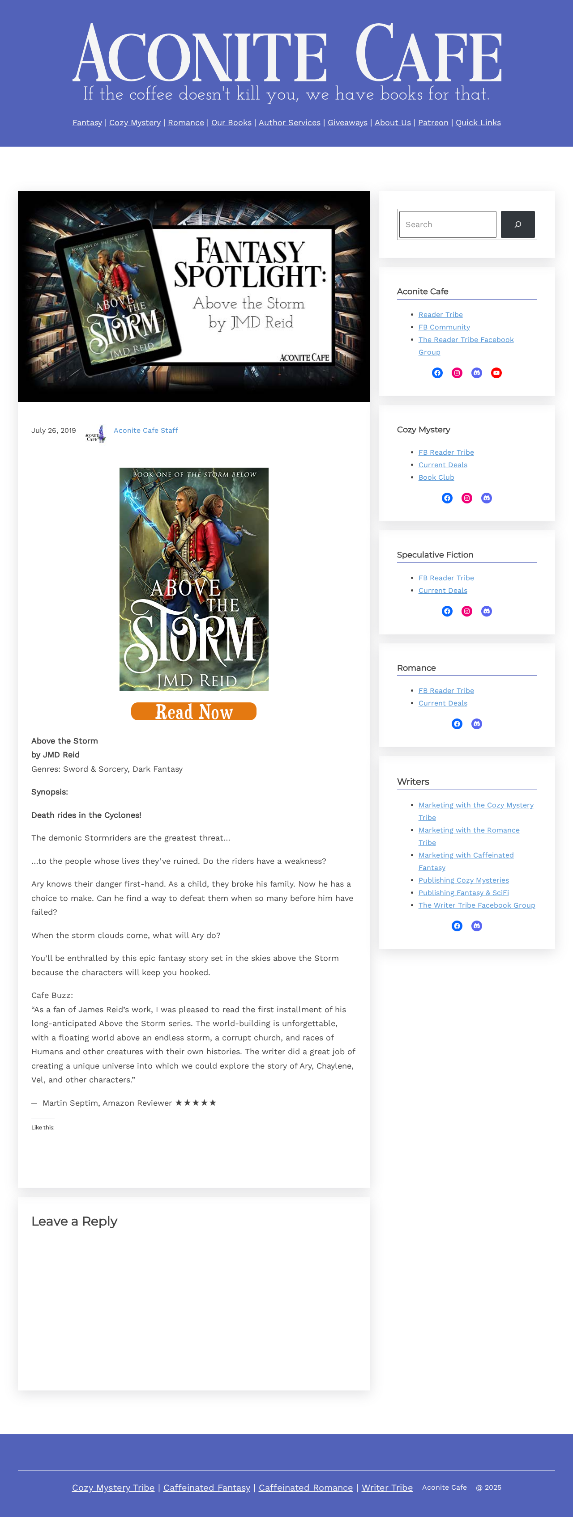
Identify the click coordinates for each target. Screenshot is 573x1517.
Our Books (231, 122)
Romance (186, 122)
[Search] (518, 224)
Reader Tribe (441, 314)
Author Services (290, 122)
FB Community (444, 327)
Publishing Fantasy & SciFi (464, 892)
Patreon (433, 122)
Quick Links (478, 122)
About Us (393, 122)
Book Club (436, 477)
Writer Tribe (387, 1487)
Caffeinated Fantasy (206, 1487)
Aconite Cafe (444, 1487)
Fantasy (87, 122)
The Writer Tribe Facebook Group (477, 905)
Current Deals (443, 465)
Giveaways (348, 122)
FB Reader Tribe (446, 452)
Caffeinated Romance (306, 1487)
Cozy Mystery (135, 122)
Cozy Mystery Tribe (113, 1487)
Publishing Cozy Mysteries (464, 880)
